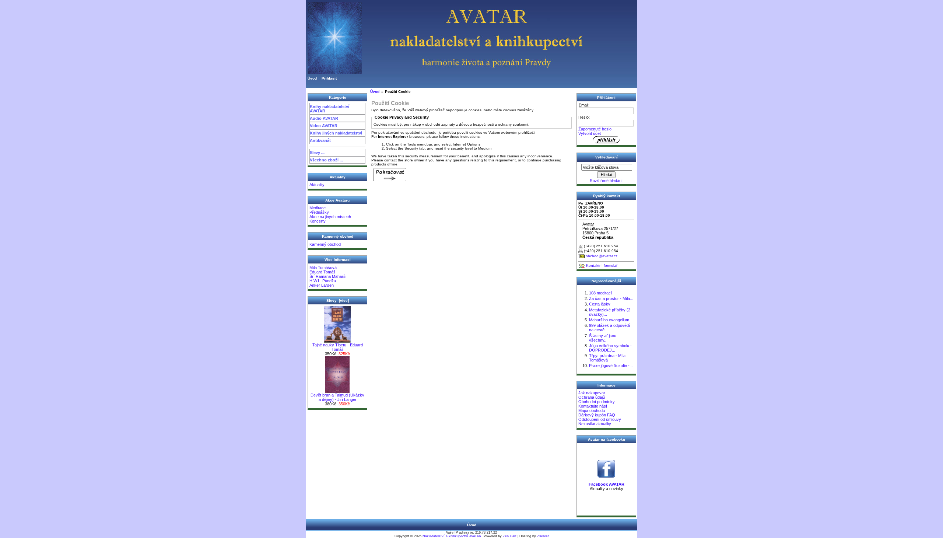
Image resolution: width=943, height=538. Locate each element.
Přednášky (319, 212)
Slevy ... (317, 152)
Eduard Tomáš (322, 272)
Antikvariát (320, 140)
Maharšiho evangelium (609, 320)
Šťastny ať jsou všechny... (602, 337)
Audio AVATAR (324, 118)
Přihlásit (329, 78)
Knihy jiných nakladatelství (336, 133)
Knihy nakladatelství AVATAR (329, 108)
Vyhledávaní (606, 157)
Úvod (312, 78)
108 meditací (600, 293)
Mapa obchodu (591, 410)
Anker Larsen (321, 285)
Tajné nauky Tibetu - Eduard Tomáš (337, 347)
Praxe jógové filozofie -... (611, 365)
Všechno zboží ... (326, 160)
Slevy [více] (337, 300)
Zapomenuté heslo (594, 129)
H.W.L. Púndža (322, 281)
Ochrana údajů (591, 397)
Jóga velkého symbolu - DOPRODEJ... (610, 347)
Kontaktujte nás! (592, 406)
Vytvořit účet (589, 133)
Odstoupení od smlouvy (599, 419)
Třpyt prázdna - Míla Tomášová (607, 357)
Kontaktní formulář (601, 265)
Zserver (543, 536)
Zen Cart (509, 536)
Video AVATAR (323, 125)
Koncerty (317, 221)
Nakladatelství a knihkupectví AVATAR (452, 536)
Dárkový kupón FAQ (596, 415)
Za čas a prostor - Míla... (611, 298)
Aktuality (317, 184)
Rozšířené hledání (606, 180)
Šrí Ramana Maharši (327, 276)
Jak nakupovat (591, 393)
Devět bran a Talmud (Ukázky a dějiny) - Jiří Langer (337, 397)
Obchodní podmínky (596, 401)
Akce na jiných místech (330, 216)
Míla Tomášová (323, 267)
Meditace (317, 208)
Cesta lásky (599, 304)
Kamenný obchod (325, 244)
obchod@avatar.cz (601, 256)
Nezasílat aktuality (594, 424)
